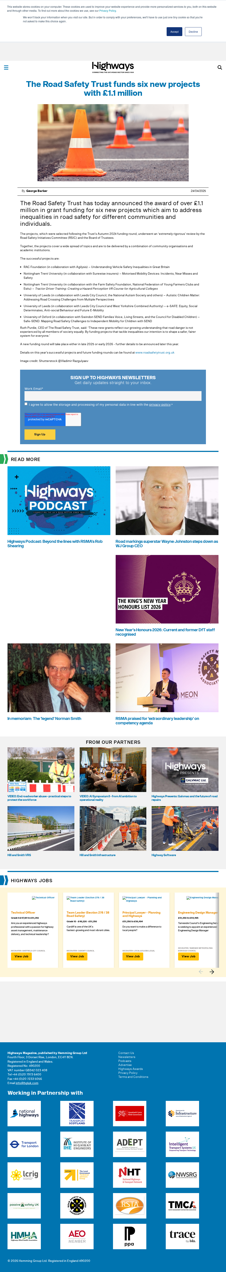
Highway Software (164, 855)
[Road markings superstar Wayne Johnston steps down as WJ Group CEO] (167, 500)
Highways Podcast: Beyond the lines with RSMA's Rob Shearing (55, 544)
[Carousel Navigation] (208, 972)
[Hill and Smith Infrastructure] (113, 828)
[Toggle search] (220, 67)
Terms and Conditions (133, 1077)
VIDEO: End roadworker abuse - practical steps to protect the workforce (39, 798)
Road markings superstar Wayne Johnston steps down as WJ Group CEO (167, 544)
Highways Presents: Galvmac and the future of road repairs (185, 798)
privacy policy (159, 404)
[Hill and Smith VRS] (41, 828)
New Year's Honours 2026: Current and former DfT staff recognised (165, 632)
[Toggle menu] (6, 67)
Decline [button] (193, 31)
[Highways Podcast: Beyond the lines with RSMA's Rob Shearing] (59, 500)
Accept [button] (174, 31)
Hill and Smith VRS (19, 855)
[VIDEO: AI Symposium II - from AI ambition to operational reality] (113, 769)
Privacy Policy (107, 10)
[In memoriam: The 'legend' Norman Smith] (59, 677)
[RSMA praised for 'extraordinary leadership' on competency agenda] (167, 677)
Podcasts (124, 1061)
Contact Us (126, 1053)
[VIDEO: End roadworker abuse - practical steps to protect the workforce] (41, 769)
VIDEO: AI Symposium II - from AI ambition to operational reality (108, 798)
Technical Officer (23, 912)
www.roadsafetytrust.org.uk (154, 352)
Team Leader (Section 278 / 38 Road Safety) (88, 914)
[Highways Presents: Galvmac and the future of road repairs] (185, 769)
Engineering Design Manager (198, 912)
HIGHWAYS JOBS (32, 881)
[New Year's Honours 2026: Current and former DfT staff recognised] (167, 589)
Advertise (125, 1065)
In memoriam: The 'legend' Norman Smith (44, 719)
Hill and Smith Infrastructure (97, 855)
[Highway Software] (185, 828)
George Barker (36, 191)
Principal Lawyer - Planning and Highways (141, 914)
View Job (21, 956)
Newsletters (126, 1057)
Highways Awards (130, 1069)
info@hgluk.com (27, 1083)
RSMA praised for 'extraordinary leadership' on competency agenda (157, 721)
